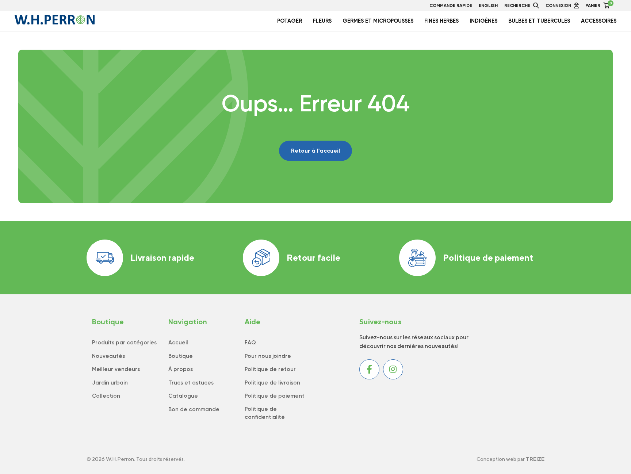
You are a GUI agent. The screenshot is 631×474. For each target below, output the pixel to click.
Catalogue (183, 396)
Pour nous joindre (268, 356)
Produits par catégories (124, 342)
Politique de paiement (488, 257)
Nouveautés (108, 356)
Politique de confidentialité (265, 413)
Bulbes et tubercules (539, 21)
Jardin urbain (110, 382)
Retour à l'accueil (315, 150)
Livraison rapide (162, 257)
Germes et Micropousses (378, 21)
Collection (106, 396)
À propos (180, 369)
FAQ (250, 342)
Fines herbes (441, 21)
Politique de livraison (272, 382)
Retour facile (313, 257)
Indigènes (483, 21)
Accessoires (598, 21)
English (488, 5)
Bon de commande (193, 409)
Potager (289, 21)
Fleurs (322, 21)
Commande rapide (450, 5)
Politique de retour (270, 369)
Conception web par (510, 459)
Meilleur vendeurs (116, 369)
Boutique (180, 356)
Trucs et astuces (191, 382)
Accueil (178, 342)
